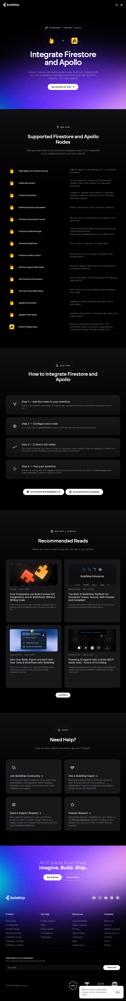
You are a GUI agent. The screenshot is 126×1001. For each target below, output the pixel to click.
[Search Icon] (116, 4)
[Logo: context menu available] (11, 5)
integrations (54, 28)
